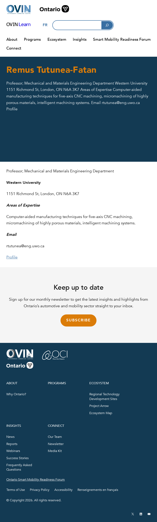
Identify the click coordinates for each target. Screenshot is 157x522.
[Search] (107, 25)
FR (45, 25)
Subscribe (78, 320)
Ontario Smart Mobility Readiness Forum (35, 479)
